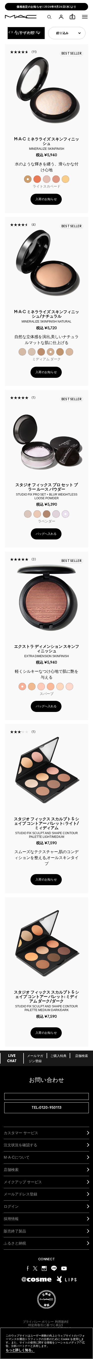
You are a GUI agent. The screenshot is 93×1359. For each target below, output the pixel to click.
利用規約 (61, 1321)
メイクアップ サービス (23, 1182)
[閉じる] (80, 1341)
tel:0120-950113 (46, 1108)
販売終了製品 (15, 1231)
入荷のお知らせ (46, 199)
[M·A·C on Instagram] (44, 1268)
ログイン (11, 1206)
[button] (85, 16)
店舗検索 (81, 1056)
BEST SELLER (72, 53)
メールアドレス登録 (20, 1194)
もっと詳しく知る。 (20, 1350)
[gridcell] (27, 179)
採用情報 (11, 1219)
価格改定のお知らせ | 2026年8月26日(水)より (46, 6)
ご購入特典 (58, 1056)
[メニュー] (85, 16)
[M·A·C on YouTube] (64, 1268)
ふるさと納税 (15, 1243)
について (17, 1157)
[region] (46, 1343)
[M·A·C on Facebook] (28, 1268)
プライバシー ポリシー (38, 1321)
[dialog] (46, 143)
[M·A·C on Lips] (66, 1279)
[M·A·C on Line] (54, 1268)
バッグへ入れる (46, 533)
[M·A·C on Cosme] (36, 1279)
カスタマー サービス (21, 1133)
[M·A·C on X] (35, 1268)
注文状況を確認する (20, 1145)
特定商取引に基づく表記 (45, 1325)
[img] (46, 90)
